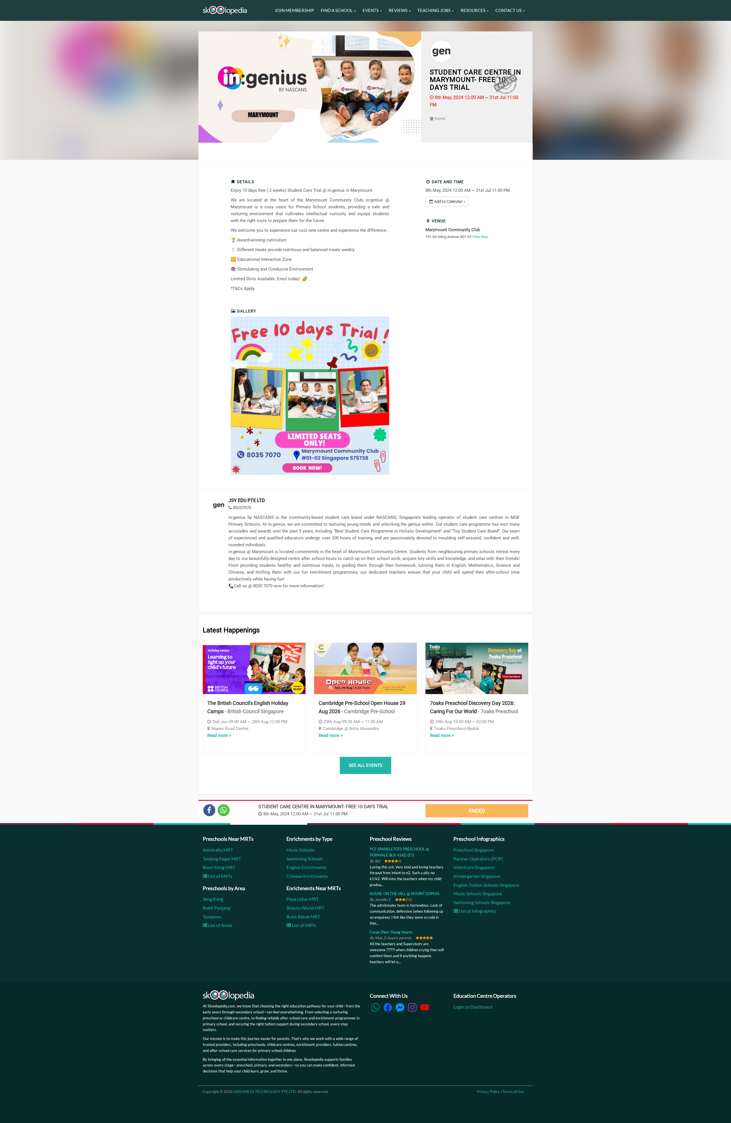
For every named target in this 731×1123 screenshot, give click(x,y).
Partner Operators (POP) (478, 858)
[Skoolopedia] (224, 10)
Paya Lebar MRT (302, 899)
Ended (477, 811)
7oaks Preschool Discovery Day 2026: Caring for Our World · (474, 707)
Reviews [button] (398, 10)
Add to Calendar (448, 201)
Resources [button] (473, 10)
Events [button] (371, 10)
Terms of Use (513, 1091)
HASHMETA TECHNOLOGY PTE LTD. (265, 1091)
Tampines (212, 916)
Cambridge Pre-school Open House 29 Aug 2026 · (362, 707)
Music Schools (300, 849)
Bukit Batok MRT (303, 916)
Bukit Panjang (216, 907)
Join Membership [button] (294, 10)
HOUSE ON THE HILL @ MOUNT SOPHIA (404, 893)
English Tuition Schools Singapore (486, 885)
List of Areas (219, 925)
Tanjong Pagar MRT (222, 858)
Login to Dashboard (472, 1006)
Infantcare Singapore (473, 867)
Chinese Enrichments (307, 876)
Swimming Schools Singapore (481, 902)
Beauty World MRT (305, 907)
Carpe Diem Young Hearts (391, 932)
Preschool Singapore (473, 849)
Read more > (219, 735)
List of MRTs (219, 876)
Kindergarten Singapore (476, 876)
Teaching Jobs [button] (434, 10)
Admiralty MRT (218, 849)
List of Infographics (477, 911)
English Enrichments (306, 867)
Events (439, 118)
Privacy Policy (488, 1091)
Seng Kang (213, 899)
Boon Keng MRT (219, 867)
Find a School (337, 10)
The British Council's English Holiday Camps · (247, 707)
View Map (480, 237)
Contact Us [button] (509, 10)
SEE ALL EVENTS (365, 765)
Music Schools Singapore (477, 893)
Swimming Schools (304, 858)
